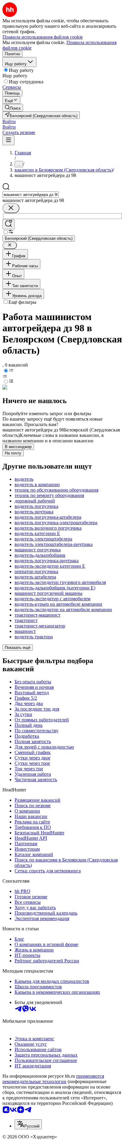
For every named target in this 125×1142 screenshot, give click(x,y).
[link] (12, 107)
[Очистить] (10, 208)
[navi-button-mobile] (8, 140)
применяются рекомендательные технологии (53, 1078)
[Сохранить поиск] (8, 224)
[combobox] (30, 194)
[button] (9, 121)
